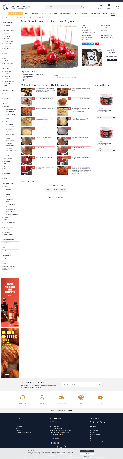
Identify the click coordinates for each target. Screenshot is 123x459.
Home (3, 17)
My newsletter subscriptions (98, 441)
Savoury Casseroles (10, 129)
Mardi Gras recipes (7, 227)
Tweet (91, 43)
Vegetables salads (10, 145)
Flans (4, 58)
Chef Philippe (54, 422)
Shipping (59, 428)
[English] (54, 442)
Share (85, 43)
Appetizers (13, 17)
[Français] (51, 442)
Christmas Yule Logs (8, 41)
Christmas (5, 186)
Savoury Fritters (9, 124)
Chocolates (6, 78)
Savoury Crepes (9, 131)
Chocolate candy (7, 76)
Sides (4, 168)
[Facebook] (91, 422)
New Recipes (6, 25)
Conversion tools (88, 35)
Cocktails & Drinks (10, 111)
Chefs (4, 251)
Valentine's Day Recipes (9, 222)
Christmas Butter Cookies (12, 214)
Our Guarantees (54, 426)
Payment (52, 428)
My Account (94, 426)
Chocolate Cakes (7, 71)
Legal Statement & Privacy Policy (59, 432)
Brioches (5, 95)
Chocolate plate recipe (8, 81)
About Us (52, 424)
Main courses (6, 173)
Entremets (6, 33)
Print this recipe (88, 40)
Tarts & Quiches (7, 161)
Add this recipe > (112, 60)
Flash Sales (19, 426)
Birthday (5, 220)
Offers (17, 428)
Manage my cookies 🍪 (56, 434)
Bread (4, 93)
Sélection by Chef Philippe (23, 432)
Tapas (7, 118)
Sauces (5, 178)
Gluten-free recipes (8, 63)
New (17, 424)
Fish (4, 166)
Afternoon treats (7, 46)
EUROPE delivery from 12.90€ (61, 1)
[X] (101, 422)
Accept (87, 450)
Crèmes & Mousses (7, 43)
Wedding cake (6, 232)
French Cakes (6, 36)
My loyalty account (95, 434)
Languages (54, 439)
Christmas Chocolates (11, 211)
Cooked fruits (6, 61)
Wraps (7, 155)
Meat (4, 163)
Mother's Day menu (8, 234)
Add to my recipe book (109, 37)
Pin (97, 43)
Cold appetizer (9, 199)
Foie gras (8, 138)
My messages (94, 430)
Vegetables (6, 171)
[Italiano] (58, 442)
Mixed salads (9, 143)
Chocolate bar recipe (8, 74)
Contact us (6, 272)
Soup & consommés (10, 192)
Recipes (113, 13)
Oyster (7, 197)
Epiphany (5, 217)
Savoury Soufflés (9, 153)
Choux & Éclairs (7, 56)
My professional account (97, 439)
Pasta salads (9, 148)
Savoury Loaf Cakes (10, 126)
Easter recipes (6, 230)
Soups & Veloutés (7, 158)
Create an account (59, 190)
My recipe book (94, 436)
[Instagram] (98, 422)
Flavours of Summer (22, 422)
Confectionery (6, 51)
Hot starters (9, 202)
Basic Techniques (7, 242)
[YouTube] (94, 422)
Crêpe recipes (6, 225)
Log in (48, 190)
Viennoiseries (6, 98)
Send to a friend (88, 37)
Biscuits (5, 53)
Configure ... (87, 456)
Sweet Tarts (6, 38)
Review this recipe (108, 35)
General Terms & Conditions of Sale (60, 430)
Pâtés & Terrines (10, 140)
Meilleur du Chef (57, 418)
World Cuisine (6, 176)
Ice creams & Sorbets (8, 48)
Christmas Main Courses (11, 204)
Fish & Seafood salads (11, 150)
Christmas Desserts (10, 206)
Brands (18, 430)
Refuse (87, 453)
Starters (5, 121)
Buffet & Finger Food (21, 17)
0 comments (104, 30)
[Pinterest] (105, 422)
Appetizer (8, 189)
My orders (93, 432)
